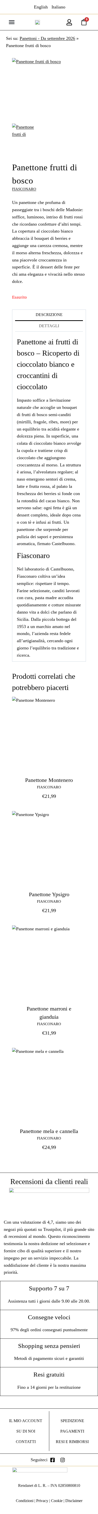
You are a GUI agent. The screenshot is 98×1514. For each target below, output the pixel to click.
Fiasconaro (24, 189)
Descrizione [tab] (49, 315)
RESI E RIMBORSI (72, 1442)
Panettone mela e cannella (49, 1131)
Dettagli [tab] (49, 326)
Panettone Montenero (49, 780)
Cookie (57, 1501)
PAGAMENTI (72, 1431)
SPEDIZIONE (72, 1421)
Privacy (42, 1501)
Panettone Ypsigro (49, 894)
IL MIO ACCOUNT (25, 1421)
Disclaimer (73, 1501)
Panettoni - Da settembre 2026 (47, 38)
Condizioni (24, 1501)
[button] (11, 22)
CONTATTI (26, 1442)
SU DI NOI (25, 1431)
